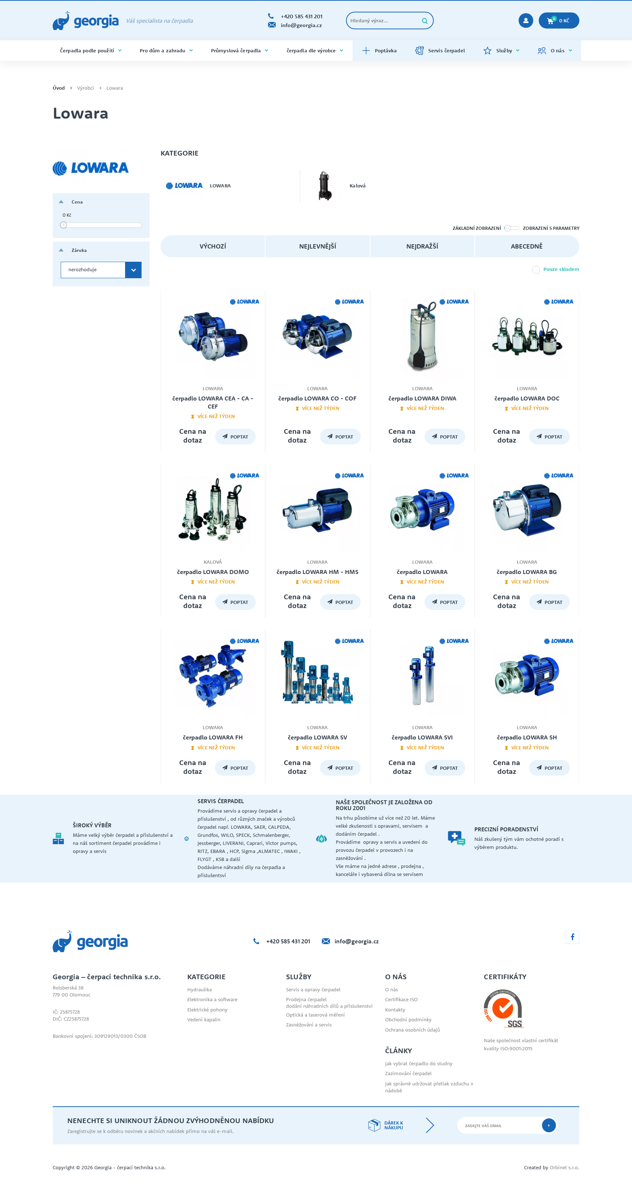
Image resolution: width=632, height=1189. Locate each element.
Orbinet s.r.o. (564, 1167)
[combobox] (101, 270)
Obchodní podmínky (408, 1019)
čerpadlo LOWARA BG (527, 572)
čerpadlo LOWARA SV (317, 737)
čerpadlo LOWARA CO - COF (317, 398)
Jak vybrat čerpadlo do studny (418, 1063)
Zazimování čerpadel (408, 1073)
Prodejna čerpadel (306, 999)
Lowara (114, 88)
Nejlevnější (317, 246)
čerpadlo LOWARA (422, 572)
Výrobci (85, 88)
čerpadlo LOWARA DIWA (422, 398)
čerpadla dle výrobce (311, 50)
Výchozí (213, 246)
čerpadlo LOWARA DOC (527, 398)
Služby (504, 50)
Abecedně (527, 246)
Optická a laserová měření (315, 1014)
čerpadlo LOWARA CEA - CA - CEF (212, 402)
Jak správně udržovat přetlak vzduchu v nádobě (429, 1087)
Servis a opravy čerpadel (313, 989)
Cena (77, 202)
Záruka (79, 250)
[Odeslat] (549, 1125)
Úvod (59, 88)
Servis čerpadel (446, 50)
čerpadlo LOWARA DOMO (213, 572)
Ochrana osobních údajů (412, 1029)
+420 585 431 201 (288, 941)
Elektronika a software (212, 999)
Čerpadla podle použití (87, 50)
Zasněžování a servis (309, 1024)
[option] (118, 838)
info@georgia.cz (357, 941)
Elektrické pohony (207, 1009)
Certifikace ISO (401, 999)
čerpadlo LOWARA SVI (422, 737)
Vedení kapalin (204, 1019)
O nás (558, 50)
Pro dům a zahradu (162, 50)
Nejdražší (422, 246)
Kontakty (395, 1009)
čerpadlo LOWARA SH (527, 737)
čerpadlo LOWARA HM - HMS (317, 572)
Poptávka (386, 50)
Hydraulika (199, 989)
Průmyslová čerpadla (236, 50)
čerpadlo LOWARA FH (213, 737)
